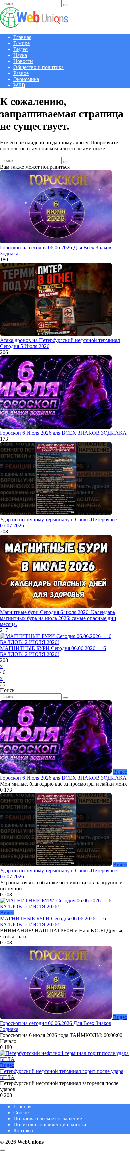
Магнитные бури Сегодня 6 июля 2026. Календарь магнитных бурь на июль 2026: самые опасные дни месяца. (58, 618)
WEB (19, 85)
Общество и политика (38, 67)
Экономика (26, 79)
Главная (22, 37)
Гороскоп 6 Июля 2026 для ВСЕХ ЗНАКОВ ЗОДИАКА (63, 433)
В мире (21, 43)
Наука (20, 55)
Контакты (24, 1130)
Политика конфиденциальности (49, 1124)
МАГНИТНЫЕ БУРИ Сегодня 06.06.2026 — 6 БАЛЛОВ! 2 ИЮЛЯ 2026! (53, 651)
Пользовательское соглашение (47, 1118)
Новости (23, 61)
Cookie (21, 1112)
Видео (20, 49)
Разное (21, 73)
